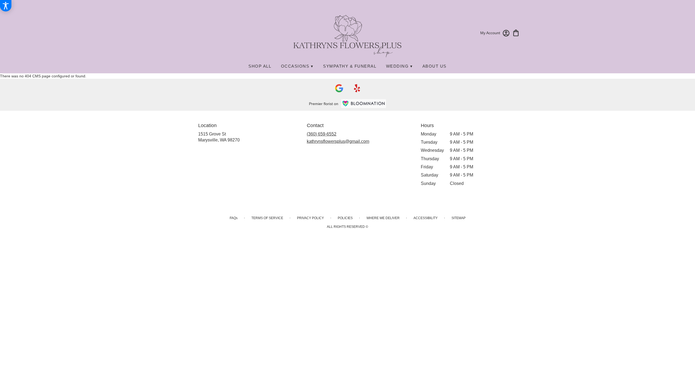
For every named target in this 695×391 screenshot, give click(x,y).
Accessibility (425, 218)
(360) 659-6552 (321, 134)
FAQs (234, 218)
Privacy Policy (310, 218)
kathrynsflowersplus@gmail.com (338, 141)
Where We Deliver (383, 218)
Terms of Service (267, 218)
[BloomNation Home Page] (363, 103)
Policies (345, 218)
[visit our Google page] (339, 88)
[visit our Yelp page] (357, 88)
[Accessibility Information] (5, 5)
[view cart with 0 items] (516, 32)
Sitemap (458, 218)
